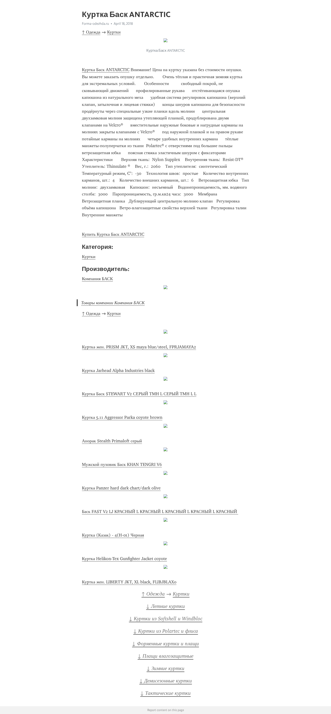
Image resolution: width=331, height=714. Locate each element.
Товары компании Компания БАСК (113, 302)
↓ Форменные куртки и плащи (165, 643)
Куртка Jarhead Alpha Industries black (118, 370)
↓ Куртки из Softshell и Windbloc (165, 618)
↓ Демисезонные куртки (165, 681)
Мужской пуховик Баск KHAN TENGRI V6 (122, 464)
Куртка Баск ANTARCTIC (105, 69)
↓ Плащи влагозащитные (165, 656)
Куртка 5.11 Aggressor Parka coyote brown (122, 417)
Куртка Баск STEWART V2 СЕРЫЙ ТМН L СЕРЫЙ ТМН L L (139, 393)
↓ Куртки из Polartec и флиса (165, 631)
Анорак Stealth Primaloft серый (112, 441)
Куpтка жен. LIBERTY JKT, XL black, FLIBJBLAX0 (129, 582)
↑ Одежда (91, 32)
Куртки (114, 32)
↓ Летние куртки (165, 606)
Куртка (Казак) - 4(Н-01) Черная (113, 535)
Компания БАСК (97, 278)
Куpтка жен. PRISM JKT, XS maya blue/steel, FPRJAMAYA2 (139, 347)
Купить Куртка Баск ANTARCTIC (113, 234)
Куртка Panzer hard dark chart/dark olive (121, 488)
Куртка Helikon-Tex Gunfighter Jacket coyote (124, 558)
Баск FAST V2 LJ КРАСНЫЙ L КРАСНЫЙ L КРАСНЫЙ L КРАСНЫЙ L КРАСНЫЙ (160, 511)
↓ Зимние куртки (165, 668)
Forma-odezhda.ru (95, 23)
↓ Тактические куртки (165, 693)
